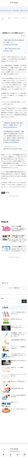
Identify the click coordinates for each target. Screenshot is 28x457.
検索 (2, 298)
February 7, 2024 (7, 51)
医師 (8, 192)
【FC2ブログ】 (24, 10)
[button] (25, 286)
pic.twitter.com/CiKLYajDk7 (10, 44)
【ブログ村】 (15, 10)
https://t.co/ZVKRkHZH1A (10, 127)
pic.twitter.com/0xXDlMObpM (11, 142)
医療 (4, 192)
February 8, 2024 (17, 148)
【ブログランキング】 (6, 10)
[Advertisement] (14, 25)
